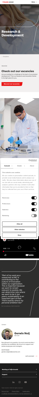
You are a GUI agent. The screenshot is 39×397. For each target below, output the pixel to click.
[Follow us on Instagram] (19, 382)
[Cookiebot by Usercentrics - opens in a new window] (28, 160)
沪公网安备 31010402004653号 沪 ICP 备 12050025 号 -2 (17, 393)
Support (4, 374)
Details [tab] (19, 166)
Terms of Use (5, 391)
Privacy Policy (15, 391)
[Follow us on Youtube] (25, 382)
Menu (33, 2)
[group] (19, 29)
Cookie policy (26, 391)
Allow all (19, 224)
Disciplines (6, 56)
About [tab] (32, 166)
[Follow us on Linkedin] (13, 382)
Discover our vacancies (12, 84)
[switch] (34, 203)
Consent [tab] (7, 166)
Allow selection (19, 229)
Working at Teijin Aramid (10, 369)
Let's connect (29, 356)
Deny (19, 235)
